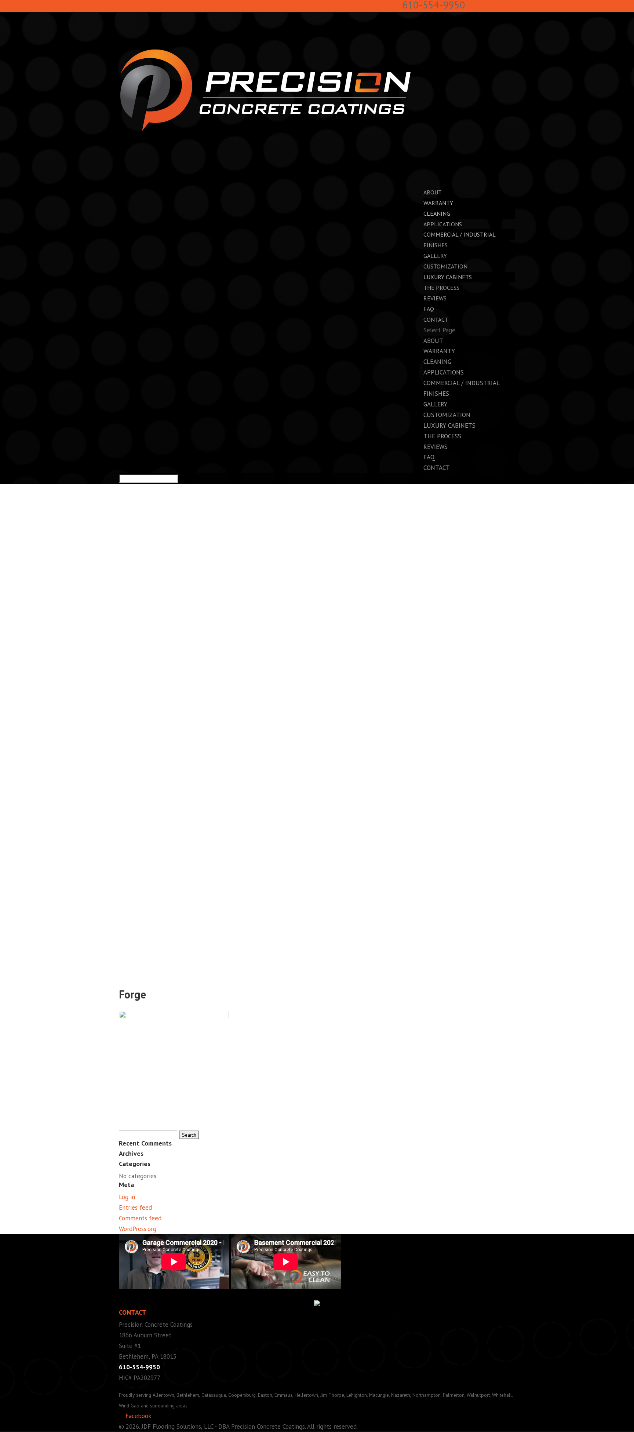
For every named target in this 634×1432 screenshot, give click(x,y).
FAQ (429, 457)
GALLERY (435, 404)
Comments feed (140, 1218)
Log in (127, 1197)
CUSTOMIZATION (446, 415)
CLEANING (436, 213)
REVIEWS (435, 298)
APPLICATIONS (443, 372)
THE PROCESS (442, 436)
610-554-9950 (139, 1367)
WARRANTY (438, 203)
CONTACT (436, 468)
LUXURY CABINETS (447, 277)
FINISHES (436, 394)
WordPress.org (137, 1229)
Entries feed (135, 1207)
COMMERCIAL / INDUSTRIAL (459, 234)
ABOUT (433, 341)
